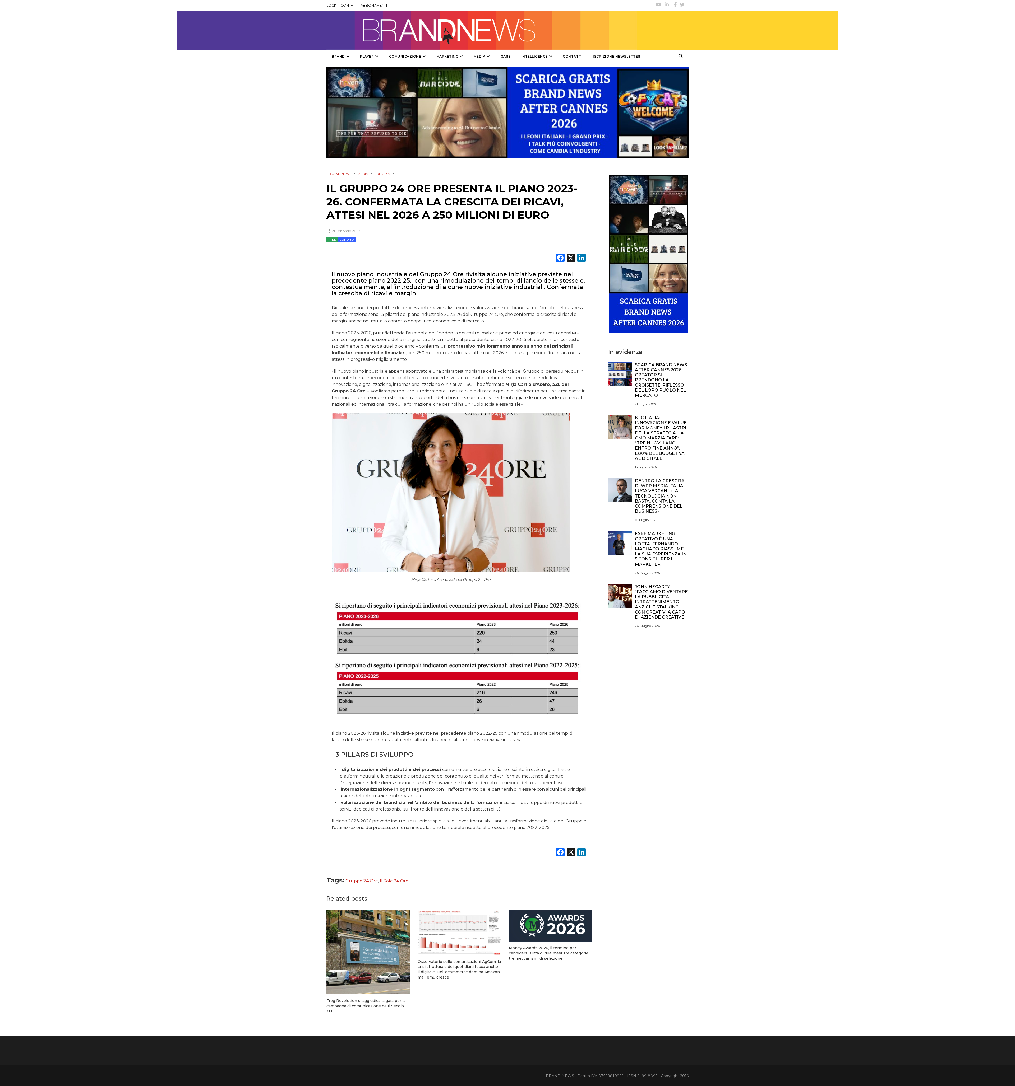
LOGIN (332, 5)
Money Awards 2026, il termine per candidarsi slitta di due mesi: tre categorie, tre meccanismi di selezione (549, 953)
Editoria (347, 239)
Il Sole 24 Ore (394, 880)
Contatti (572, 56)
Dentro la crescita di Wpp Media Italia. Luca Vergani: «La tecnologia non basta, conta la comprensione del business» (660, 496)
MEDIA (480, 56)
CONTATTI (349, 5)
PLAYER (367, 56)
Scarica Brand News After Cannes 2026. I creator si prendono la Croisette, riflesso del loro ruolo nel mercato (661, 380)
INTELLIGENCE (534, 56)
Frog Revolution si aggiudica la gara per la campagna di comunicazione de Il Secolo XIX (365, 1005)
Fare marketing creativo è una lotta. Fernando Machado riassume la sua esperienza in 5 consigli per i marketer (660, 549)
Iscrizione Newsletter (616, 56)
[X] (571, 258)
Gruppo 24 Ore (361, 880)
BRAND (338, 56)
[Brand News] (481, 30)
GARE (506, 56)
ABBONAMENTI (374, 5)
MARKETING (447, 56)
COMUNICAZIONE (405, 56)
